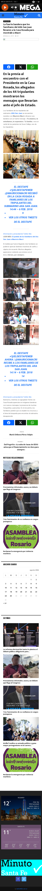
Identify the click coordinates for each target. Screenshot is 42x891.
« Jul (4, 603)
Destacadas (7, 21)
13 (21, 588)
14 (26, 588)
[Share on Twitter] (20, 67)
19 (16, 592)
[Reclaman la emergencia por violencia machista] (21, 760)
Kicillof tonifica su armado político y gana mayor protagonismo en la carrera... (19, 744)
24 (6, 596)
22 (31, 592)
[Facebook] (18, 879)
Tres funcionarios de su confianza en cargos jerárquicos (20, 520)
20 (21, 592)
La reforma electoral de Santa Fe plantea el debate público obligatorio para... (20, 650)
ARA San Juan (16, 113)
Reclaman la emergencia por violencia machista (18, 552)
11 (11, 588)
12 (16, 588)
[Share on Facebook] (8, 67)
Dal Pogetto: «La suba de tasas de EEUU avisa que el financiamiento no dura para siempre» (21, 447)
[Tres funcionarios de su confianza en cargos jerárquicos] (21, 697)
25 (11, 596)
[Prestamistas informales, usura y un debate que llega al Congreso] (21, 666)
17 (6, 592)
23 (36, 592)
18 (11, 592)
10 (6, 588)
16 (36, 588)
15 (31, 588)
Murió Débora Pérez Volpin (21, 434)
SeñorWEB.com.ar (21, 889)
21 (26, 592)
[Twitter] (24, 879)
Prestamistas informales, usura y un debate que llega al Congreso (20, 488)
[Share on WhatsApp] (32, 67)
